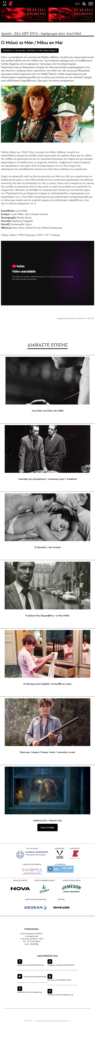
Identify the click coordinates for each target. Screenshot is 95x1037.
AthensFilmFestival (30, 965)
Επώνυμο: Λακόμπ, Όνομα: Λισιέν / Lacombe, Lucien (47, 752)
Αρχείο (6, 34)
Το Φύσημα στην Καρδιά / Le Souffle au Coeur (47, 684)
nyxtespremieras (35, 977)
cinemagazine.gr (29, 992)
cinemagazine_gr (60, 995)
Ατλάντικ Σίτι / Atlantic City (47, 820)
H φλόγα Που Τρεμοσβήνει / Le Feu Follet (47, 616)
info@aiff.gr (34, 944)
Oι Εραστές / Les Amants (47, 547)
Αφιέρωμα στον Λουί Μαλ (61, 34)
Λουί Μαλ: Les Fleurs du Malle (47, 411)
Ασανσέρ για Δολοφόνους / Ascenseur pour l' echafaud (47, 479)
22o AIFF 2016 (26, 34)
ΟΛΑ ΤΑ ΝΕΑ (47, 827)
